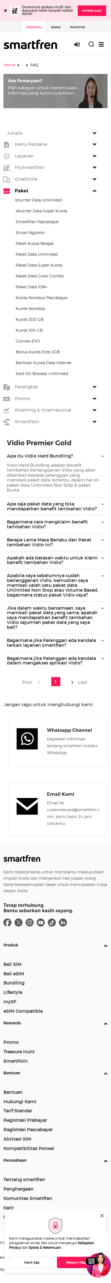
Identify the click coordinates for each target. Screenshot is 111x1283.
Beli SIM (12, 964)
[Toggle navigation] (101, 44)
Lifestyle (12, 992)
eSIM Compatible (23, 1011)
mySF (9, 1001)
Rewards (12, 1023)
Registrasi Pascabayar (28, 1129)
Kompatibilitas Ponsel (28, 1148)
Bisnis (56, 27)
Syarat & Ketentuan (45, 1247)
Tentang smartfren (24, 1179)
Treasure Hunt (19, 1051)
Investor (77, 27)
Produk (10, 945)
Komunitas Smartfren (27, 1198)
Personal (34, 27)
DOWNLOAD (92, 11)
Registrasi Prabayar (25, 1120)
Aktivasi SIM (17, 1139)
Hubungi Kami (19, 1101)
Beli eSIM (13, 973)
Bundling (13, 983)
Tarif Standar (17, 1110)
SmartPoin (15, 1061)
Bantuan (11, 1072)
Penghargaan (18, 1189)
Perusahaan (14, 1160)
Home (9, 65)
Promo (11, 1042)
